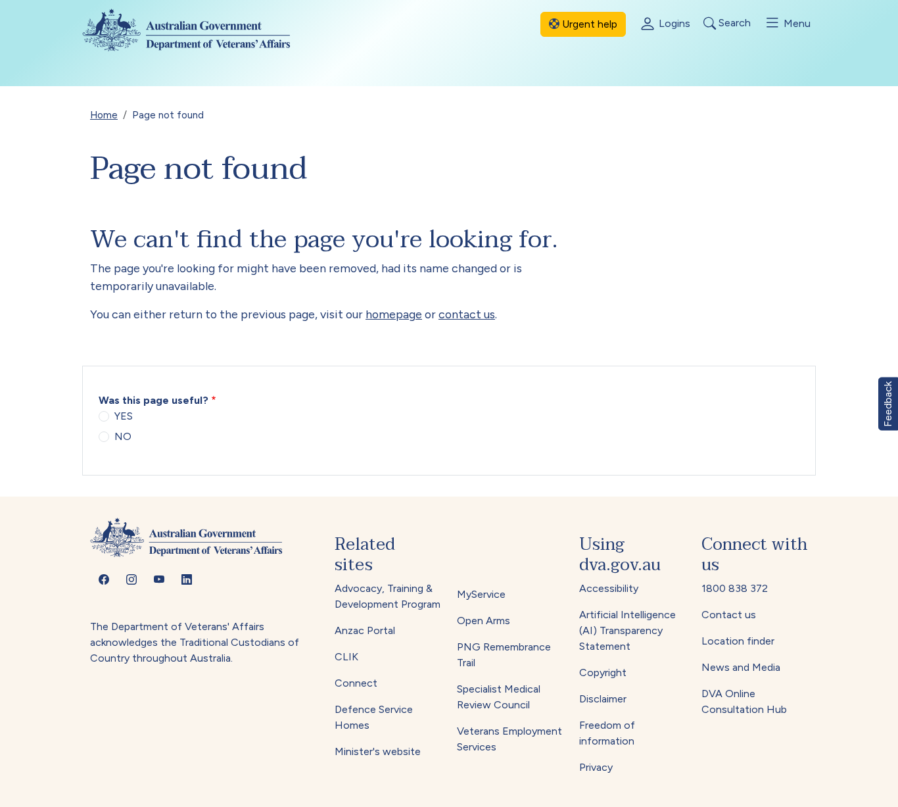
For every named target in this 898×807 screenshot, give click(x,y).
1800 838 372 (734, 588)
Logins (673, 23)
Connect (356, 683)
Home (104, 115)
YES (123, 416)
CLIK (346, 656)
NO (122, 436)
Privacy (596, 767)
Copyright (602, 672)
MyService (481, 594)
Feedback (888, 403)
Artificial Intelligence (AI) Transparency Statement (627, 630)
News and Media (740, 667)
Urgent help (588, 24)
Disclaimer (602, 699)
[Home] (197, 30)
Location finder (737, 641)
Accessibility (608, 588)
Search (733, 23)
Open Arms (483, 620)
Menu (796, 23)
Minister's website (378, 751)
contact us (466, 314)
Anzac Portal (365, 630)
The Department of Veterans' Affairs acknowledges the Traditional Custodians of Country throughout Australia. (194, 642)
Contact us (728, 614)
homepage (394, 314)
